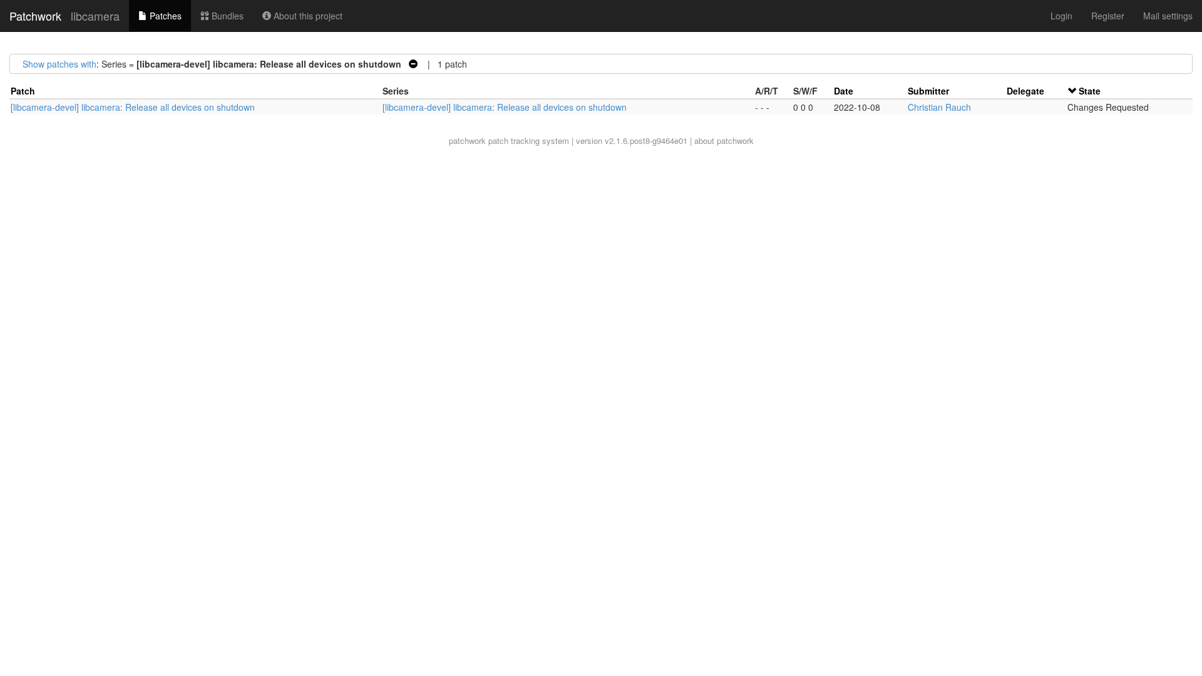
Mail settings (1168, 15)
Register (1107, 15)
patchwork (467, 140)
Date (843, 90)
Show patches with (59, 64)
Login (1061, 15)
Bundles (226, 15)
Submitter (928, 90)
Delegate (1025, 90)
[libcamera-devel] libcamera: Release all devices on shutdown (133, 107)
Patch (23, 90)
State (1090, 90)
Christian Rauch (939, 107)
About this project (306, 15)
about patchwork (724, 140)
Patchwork (35, 16)
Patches (164, 15)
